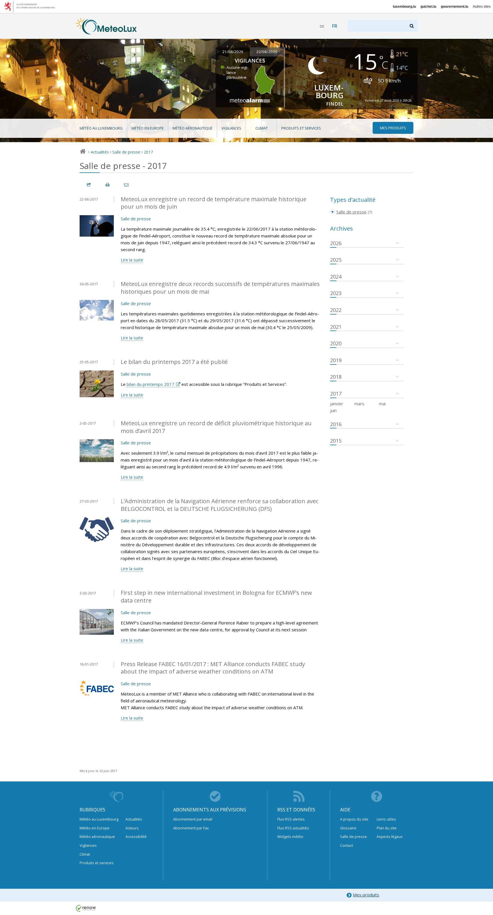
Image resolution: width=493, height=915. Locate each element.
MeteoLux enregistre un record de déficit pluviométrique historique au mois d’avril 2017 (216, 427)
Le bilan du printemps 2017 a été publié (174, 362)
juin (333, 410)
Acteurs (132, 828)
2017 (148, 152)
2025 (336, 259)
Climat (261, 128)
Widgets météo (290, 836)
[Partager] (89, 185)
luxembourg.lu (404, 7)
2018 (336, 376)
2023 (336, 293)
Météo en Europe (148, 128)
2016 (336, 424)
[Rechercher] (412, 26)
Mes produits (366, 895)
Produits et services (301, 128)
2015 (336, 440)
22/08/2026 (266, 51)
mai (382, 403)
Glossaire (348, 828)
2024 (336, 276)
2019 (336, 360)
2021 (336, 326)
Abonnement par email (192, 819)
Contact (346, 845)
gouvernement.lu (454, 7)
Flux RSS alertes (291, 819)
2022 (336, 310)
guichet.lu (428, 7)
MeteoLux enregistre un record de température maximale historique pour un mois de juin (213, 203)
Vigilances (231, 128)
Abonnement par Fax (191, 828)
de (322, 26)
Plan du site (387, 828)
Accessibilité (136, 836)
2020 (336, 343)
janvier (336, 403)
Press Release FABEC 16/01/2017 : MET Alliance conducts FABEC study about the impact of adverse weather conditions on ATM (213, 668)
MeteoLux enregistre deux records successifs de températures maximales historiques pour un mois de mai (220, 287)
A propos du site (354, 819)
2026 (336, 243)
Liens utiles (386, 819)
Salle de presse (126, 152)
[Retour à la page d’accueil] (106, 32)
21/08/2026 (232, 51)
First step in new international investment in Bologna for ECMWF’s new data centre (216, 596)
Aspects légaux (390, 836)
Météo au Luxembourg (101, 128)
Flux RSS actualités (293, 828)
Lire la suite (132, 260)
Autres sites (482, 7)
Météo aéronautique (193, 128)
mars (359, 403)
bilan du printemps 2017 (150, 384)
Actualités (100, 152)
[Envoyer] (126, 185)
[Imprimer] (107, 185)
